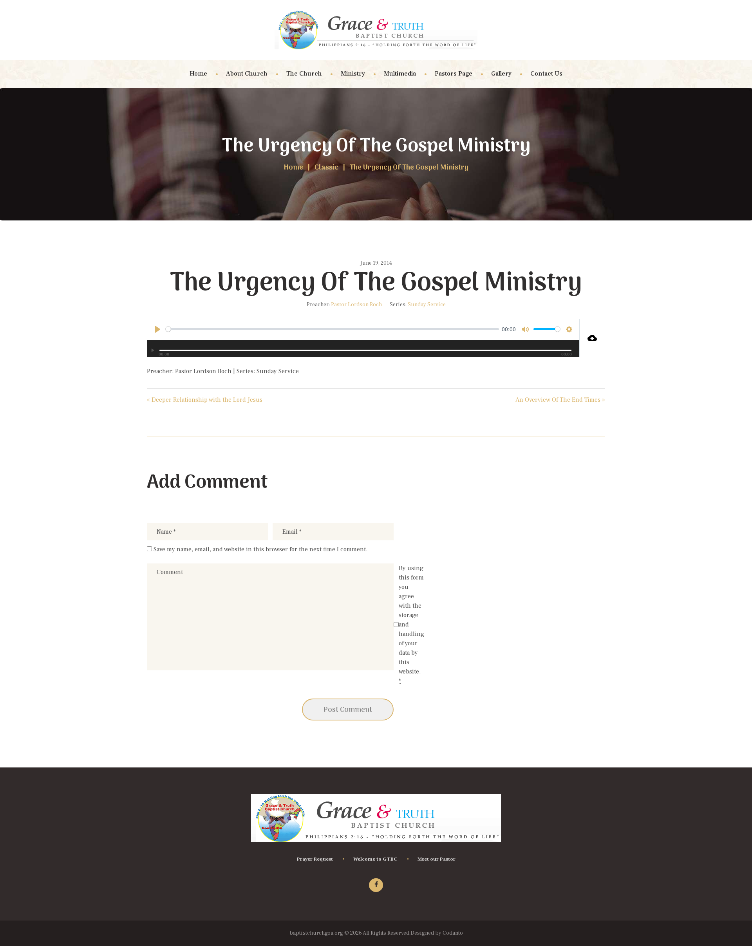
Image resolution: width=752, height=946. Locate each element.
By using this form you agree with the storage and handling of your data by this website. (411, 624)
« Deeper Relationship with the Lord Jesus (204, 400)
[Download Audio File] (592, 338)
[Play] (154, 350)
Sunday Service (427, 304)
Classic (326, 168)
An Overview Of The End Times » (560, 400)
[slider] (332, 329)
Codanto (452, 933)
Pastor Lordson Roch (356, 304)
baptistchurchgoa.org (316, 933)
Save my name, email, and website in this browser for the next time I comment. (260, 549)
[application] (363, 348)
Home (293, 168)
